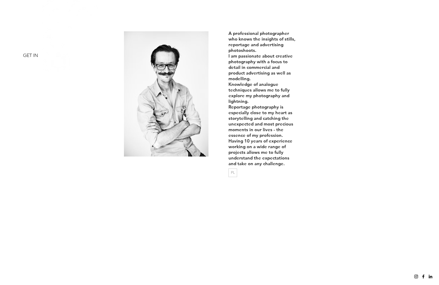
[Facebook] (423, 276)
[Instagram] (416, 276)
